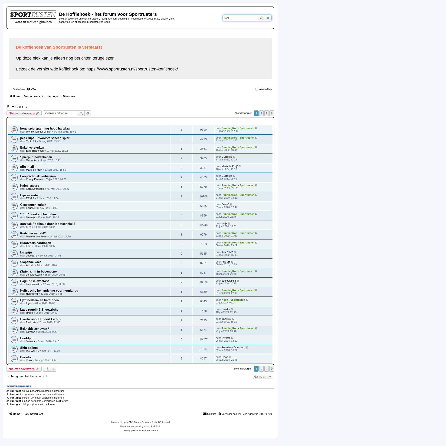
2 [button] (261, 113)
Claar (29, 360)
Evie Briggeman (35, 150)
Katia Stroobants (35, 188)
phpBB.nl (155, 426)
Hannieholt (32, 293)
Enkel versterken (32, 147)
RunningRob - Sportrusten (238, 128)
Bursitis (25, 357)
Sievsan (30, 331)
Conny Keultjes (34, 179)
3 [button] (266, 113)
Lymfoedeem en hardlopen (39, 300)
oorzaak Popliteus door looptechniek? (47, 224)
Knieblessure (29, 185)
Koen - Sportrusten (233, 299)
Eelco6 (30, 207)
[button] (271, 113)
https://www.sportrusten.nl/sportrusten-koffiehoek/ (132, 69)
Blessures (17, 106)
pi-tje (28, 227)
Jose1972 (31, 255)
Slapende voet (30, 262)
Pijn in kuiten (29, 195)
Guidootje (31, 160)
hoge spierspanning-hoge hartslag (45, 128)
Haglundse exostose (34, 281)
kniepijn (26, 252)
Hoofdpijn (27, 338)
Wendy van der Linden (38, 131)
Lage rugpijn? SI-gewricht (39, 309)
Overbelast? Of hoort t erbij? (40, 319)
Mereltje (30, 217)
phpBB (128, 422)
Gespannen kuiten (33, 204)
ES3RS (30, 198)
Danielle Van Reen (36, 236)
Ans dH (30, 265)
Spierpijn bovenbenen (36, 157)
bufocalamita (33, 284)
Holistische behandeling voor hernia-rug (49, 290)
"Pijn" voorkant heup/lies (38, 214)
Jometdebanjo (34, 274)
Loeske (226, 309)
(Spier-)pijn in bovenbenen (39, 271)
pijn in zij (27, 166)
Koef (28, 246)
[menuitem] (31, 89)
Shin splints (29, 347)
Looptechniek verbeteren (38, 176)
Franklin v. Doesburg (233, 347)
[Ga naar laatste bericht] (256, 128)
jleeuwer (30, 350)
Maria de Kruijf (34, 169)
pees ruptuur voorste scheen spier (44, 138)
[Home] (33, 16)
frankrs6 (31, 322)
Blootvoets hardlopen (35, 243)
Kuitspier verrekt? (33, 233)
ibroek (29, 312)
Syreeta (30, 341)
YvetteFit (31, 141)
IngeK (29, 303)
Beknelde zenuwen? (34, 328)
